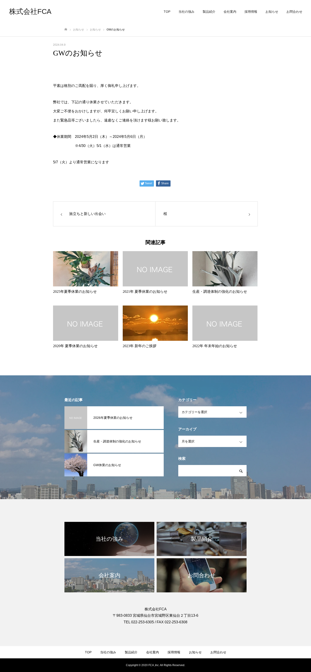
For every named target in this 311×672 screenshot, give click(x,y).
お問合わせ (294, 11)
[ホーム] (65, 29)
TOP (167, 11)
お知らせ (271, 11)
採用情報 (251, 11)
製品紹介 (209, 11)
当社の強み (186, 11)
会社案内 (230, 11)
